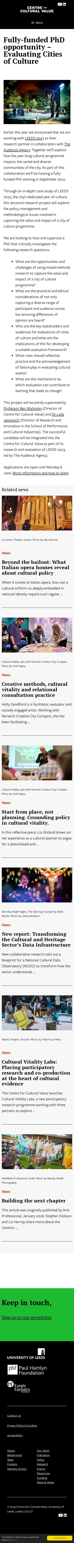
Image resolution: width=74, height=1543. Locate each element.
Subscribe (23, 792)
